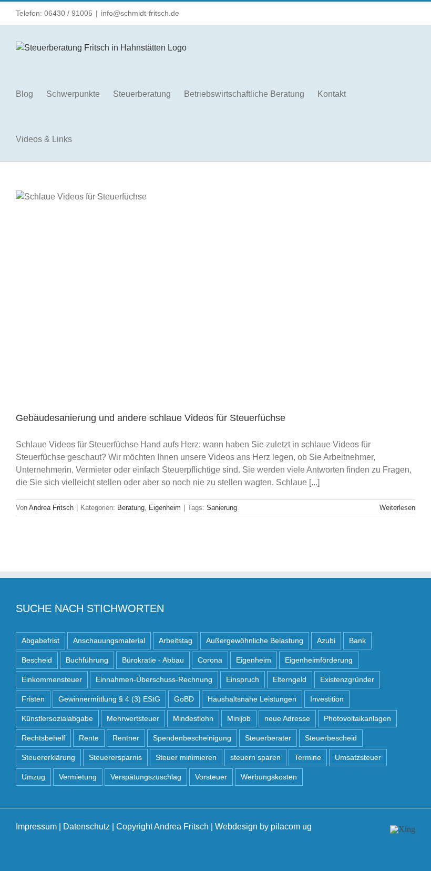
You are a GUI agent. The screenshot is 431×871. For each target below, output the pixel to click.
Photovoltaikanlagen (357, 718)
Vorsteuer (211, 777)
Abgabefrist (40, 640)
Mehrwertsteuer (133, 718)
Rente (89, 738)
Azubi (326, 640)
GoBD (184, 699)
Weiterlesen (397, 508)
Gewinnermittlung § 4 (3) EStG (109, 699)
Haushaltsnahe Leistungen (252, 699)
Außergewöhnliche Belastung (254, 640)
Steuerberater (268, 738)
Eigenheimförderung (319, 660)
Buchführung (87, 660)
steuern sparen (255, 757)
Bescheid (37, 660)
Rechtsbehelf (43, 738)
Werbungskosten (269, 777)
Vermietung (78, 777)
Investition (327, 699)
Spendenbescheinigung (192, 738)
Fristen (33, 699)
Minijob (239, 718)
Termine (307, 757)
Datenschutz (86, 826)
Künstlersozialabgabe (57, 718)
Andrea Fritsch (51, 508)
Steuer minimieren (186, 757)
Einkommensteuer (52, 679)
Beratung (131, 508)
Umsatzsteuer (358, 757)
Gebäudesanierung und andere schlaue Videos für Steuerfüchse (150, 418)
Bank (357, 640)
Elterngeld (289, 679)
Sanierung (222, 508)
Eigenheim (165, 508)
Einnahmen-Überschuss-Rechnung (154, 679)
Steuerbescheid (331, 738)
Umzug (33, 777)
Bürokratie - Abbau (153, 660)
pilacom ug (291, 826)
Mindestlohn (193, 718)
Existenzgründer (347, 679)
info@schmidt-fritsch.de (140, 13)
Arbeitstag (175, 640)
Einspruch (242, 679)
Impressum (36, 826)
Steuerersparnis (115, 757)
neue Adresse (287, 718)
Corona (210, 660)
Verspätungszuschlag (145, 777)
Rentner (125, 738)
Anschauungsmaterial (109, 640)
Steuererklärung (48, 757)
